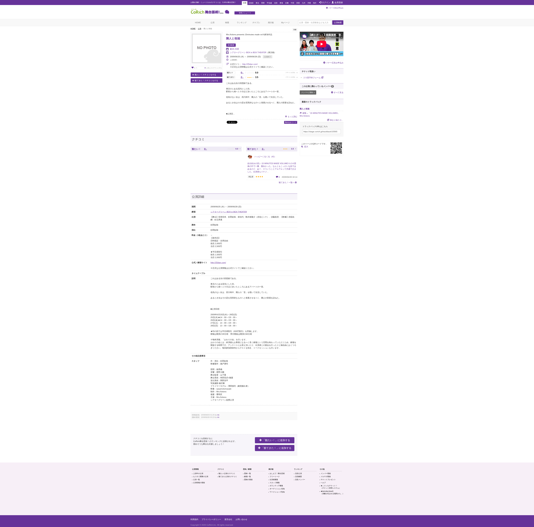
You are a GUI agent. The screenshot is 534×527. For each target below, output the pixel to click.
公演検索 (338, 22)
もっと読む (292, 116)
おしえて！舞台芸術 (277, 473)
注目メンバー (300, 480)
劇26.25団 (234, 49)
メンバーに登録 (307, 92)
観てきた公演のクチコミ (228, 476)
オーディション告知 (277, 489)
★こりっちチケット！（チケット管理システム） (331, 487)
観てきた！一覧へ (286, 182)
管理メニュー (244, 13)
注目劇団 (298, 476)
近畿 (287, 3)
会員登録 (338, 2)
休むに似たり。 (336, 120)
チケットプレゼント (328, 480)
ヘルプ (323, 483)
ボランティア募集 (276, 486)
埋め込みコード (290, 122)
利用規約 (194, 519)
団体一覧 (247, 473)
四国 (298, 3)
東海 (281, 3)
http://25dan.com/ (250, 64)
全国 (244, 3)
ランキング (242, 22)
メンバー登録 (326, 473)
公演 (212, 22)
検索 (227, 22)
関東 (263, 3)
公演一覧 (196, 480)
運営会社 (228, 519)
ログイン (326, 2)
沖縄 (309, 3)
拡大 (306, 146)
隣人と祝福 (233, 38)
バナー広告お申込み (335, 8)
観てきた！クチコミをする (206, 80)
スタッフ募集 (275, 483)
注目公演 (298, 473)
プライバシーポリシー (211, 519)
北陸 (275, 3)
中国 (292, 3)
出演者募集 (274, 480)
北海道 (251, 3)
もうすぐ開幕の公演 (200, 476)
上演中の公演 (198, 473)
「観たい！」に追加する (276, 440)
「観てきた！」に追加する (276, 448)
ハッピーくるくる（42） (265, 156)
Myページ (285, 22)
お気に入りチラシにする (214, 68)
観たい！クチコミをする (205, 75)
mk (218, 415)
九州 (303, 3)
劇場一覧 (247, 476)
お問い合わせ (241, 519)
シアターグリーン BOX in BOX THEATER (248, 52)
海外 (314, 3)
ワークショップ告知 (277, 492)
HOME (198, 22)
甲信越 (269, 3)
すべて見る (338, 92)
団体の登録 (248, 480)
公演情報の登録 (199, 483)
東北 (257, 3)
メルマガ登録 (326, 476)
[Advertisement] (267, 506)
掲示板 (271, 22)
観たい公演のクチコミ (227, 473)
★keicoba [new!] (332, 492)
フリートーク (275, 476)
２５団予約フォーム (312, 77)
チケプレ (256, 22)
